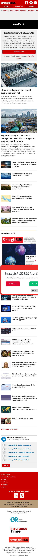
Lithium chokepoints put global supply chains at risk (16, 91)
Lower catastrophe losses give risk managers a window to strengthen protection (24, 164)
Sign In (9, 502)
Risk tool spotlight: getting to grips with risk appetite (24, 319)
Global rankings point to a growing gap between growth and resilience (24, 375)
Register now (19, 52)
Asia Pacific (19, 6)
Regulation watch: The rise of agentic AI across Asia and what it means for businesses (24, 297)
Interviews (31, 10)
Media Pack (28, 504)
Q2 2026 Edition (7, 233)
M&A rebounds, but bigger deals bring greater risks (23, 386)
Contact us (6, 474)
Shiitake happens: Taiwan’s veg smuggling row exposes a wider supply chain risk (23, 353)
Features (23, 10)
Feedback (19, 504)
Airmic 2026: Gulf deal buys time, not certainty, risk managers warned (23, 308)
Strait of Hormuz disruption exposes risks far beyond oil (22, 197)
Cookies (5, 484)
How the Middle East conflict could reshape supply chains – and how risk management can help (24, 365)
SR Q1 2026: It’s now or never (22, 419)
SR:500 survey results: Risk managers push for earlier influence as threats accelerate (23, 342)
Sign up (6, 465)
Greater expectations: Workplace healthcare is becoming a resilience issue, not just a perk (24, 398)
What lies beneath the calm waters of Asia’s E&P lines (22, 175)
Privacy (5, 479)
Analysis (6, 10)
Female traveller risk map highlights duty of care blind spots (24, 408)
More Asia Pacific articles (9, 429)
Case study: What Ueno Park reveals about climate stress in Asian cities (23, 209)
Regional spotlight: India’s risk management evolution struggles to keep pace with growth (18, 138)
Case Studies (14, 10)
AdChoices (6, 482)
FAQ (4, 487)
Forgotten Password (21, 502)
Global (6, 6)
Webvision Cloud (23, 555)
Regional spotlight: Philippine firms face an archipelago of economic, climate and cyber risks (24, 221)
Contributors (9, 504)
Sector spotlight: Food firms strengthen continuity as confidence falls (22, 187)
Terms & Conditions (9, 477)
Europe (31, 6)
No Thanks (13, 284)
